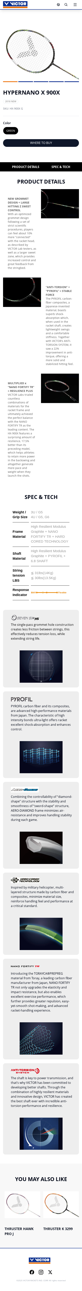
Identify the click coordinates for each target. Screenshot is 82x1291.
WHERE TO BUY (41, 143)
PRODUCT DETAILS (25, 167)
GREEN (10, 130)
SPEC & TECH (60, 167)
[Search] (66, 4)
